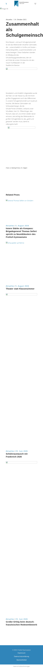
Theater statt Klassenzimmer (20, 289)
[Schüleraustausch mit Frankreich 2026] (21, 370)
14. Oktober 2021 (20, 19)
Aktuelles (9, 19)
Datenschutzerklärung (21, 656)
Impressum (21, 653)
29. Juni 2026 (22, 451)
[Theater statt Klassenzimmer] (21, 262)
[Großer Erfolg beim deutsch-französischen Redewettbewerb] (21, 538)
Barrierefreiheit (22, 660)
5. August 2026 (22, 226)
